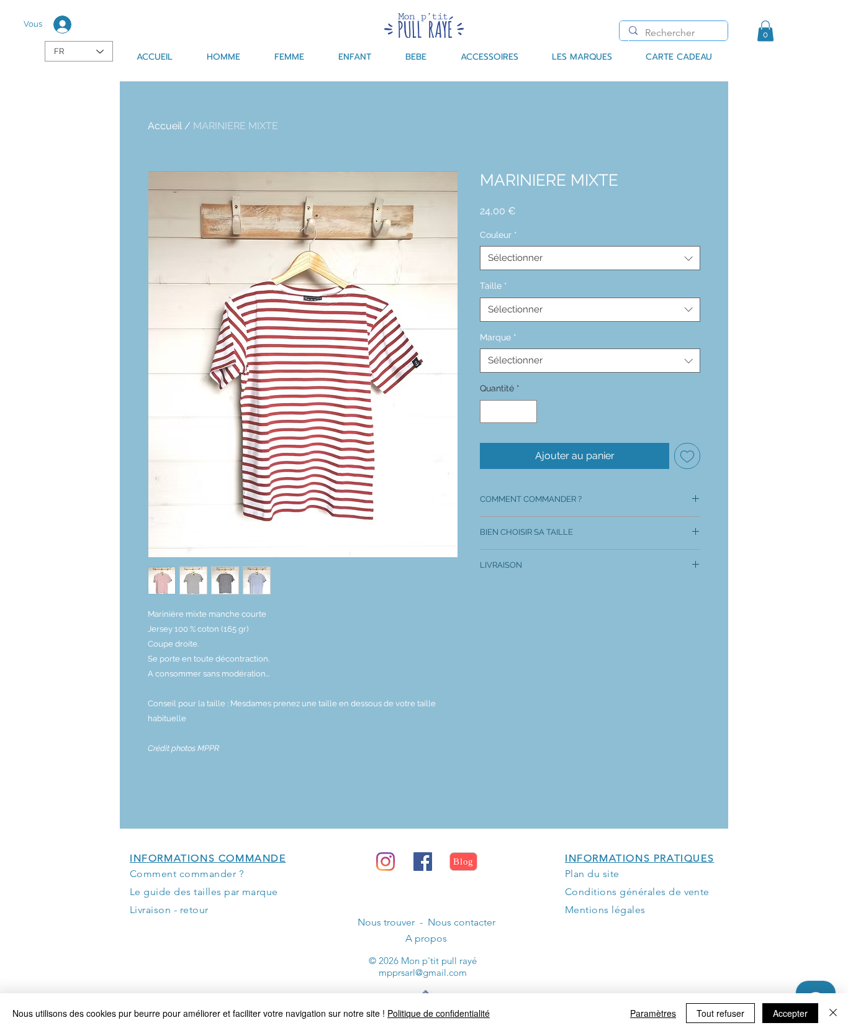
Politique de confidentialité (438, 1013)
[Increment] (527, 411)
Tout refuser (720, 1013)
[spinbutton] (508, 411)
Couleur (498, 235)
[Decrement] (489, 411)
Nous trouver (386, 922)
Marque (498, 337)
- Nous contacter (455, 922)
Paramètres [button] (653, 1013)
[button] (765, 30)
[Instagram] (385, 861)
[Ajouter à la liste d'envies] (687, 456)
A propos (426, 938)
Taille (493, 286)
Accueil (165, 126)
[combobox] (590, 258)
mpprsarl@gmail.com (423, 972)
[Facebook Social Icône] (422, 861)
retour (194, 910)
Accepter (790, 1013)
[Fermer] (833, 1013)
